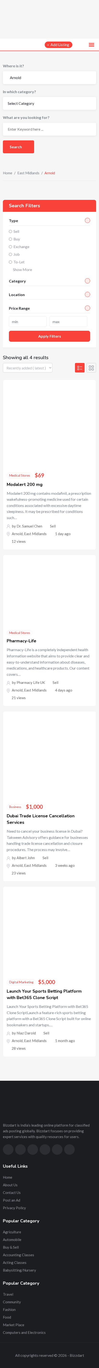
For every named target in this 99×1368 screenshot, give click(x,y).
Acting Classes (14, 1262)
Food (7, 1317)
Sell (16, 231)
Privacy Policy (14, 1208)
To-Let (19, 262)
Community (12, 1302)
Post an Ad (11, 1200)
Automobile (12, 1239)
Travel (8, 1294)
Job (16, 254)
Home (7, 173)
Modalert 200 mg (25, 484)
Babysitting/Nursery (19, 1270)
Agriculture (12, 1232)
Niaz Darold (26, 1033)
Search (16, 146)
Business (15, 807)
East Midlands (28, 173)
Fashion (9, 1309)
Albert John (26, 858)
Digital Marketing (21, 982)
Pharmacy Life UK (31, 682)
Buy (16, 239)
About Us (10, 1185)
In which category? (19, 91)
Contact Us (12, 1192)
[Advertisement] (49, 19)
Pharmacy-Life (21, 641)
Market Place (13, 1325)
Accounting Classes (18, 1255)
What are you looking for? (26, 117)
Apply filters (49, 336)
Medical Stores (19, 475)
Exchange (21, 246)
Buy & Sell (11, 1247)
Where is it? (13, 66)
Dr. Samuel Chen (29, 526)
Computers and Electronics (24, 1332)
